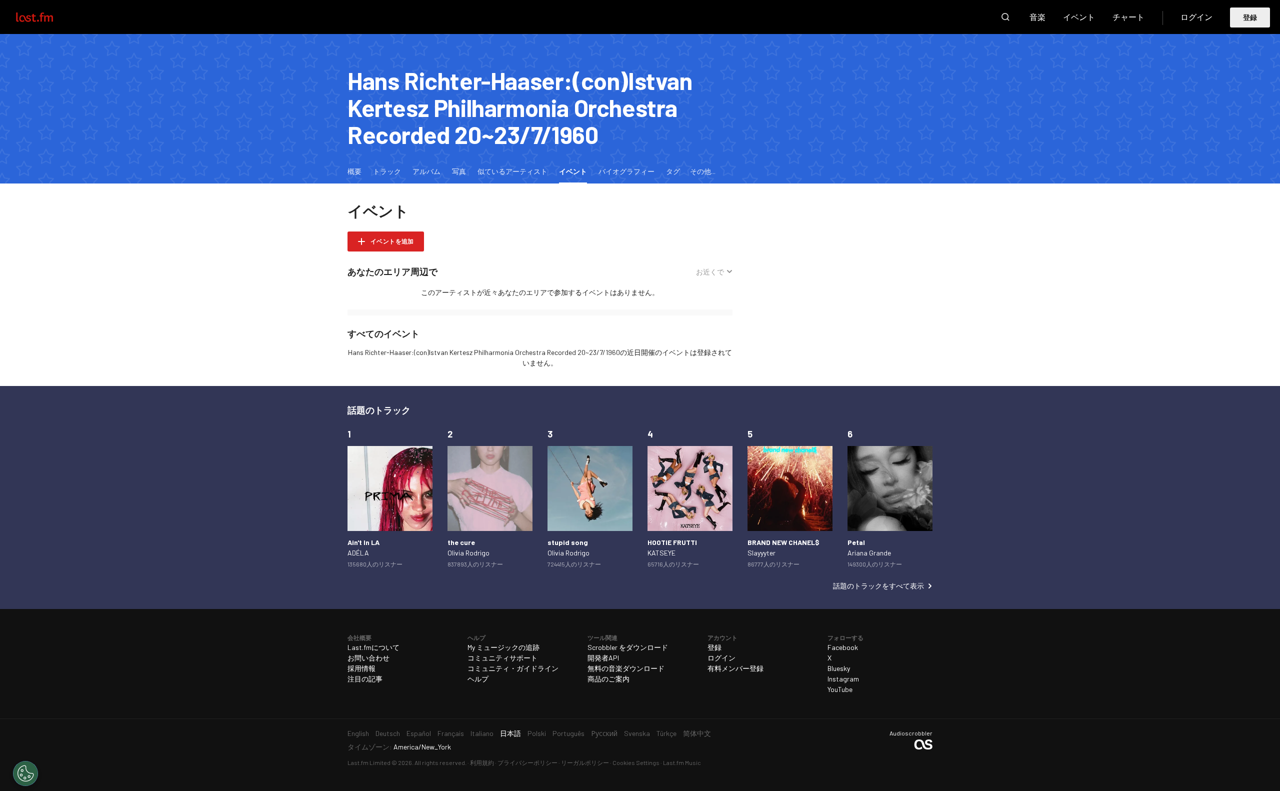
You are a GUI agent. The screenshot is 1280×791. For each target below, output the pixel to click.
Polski (537, 733)
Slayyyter (762, 552)
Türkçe (666, 733)
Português (568, 733)
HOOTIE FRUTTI (672, 542)
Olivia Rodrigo (469, 552)
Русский (604, 733)
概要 (355, 171)
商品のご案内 (609, 678)
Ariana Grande (869, 552)
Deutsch (388, 733)
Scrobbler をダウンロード (628, 647)
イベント (1079, 17)
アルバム (426, 171)
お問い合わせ (369, 658)
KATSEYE (662, 552)
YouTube (840, 689)
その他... (703, 171)
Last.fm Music (682, 762)
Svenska (637, 733)
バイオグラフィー (626, 171)
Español (418, 733)
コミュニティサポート (503, 658)
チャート (1128, 17)
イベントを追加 (392, 241)
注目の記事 (365, 678)
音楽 (1038, 17)
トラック (387, 171)
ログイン (1196, 17)
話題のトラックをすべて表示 (878, 586)
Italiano (482, 733)
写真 (459, 171)
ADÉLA (358, 552)
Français (451, 733)
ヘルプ (478, 678)
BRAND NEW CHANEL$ (784, 542)
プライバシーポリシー (528, 762)
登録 (1250, 17)
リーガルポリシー (585, 762)
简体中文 (697, 733)
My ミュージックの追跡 (504, 647)
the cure (461, 542)
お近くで (710, 272)
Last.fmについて (374, 647)
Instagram (843, 678)
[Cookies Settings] (25, 773)
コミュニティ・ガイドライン (513, 668)
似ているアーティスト (513, 171)
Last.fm (46, 17)
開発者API (603, 658)
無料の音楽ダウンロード (626, 668)
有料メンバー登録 (736, 668)
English (358, 733)
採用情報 (362, 668)
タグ (673, 171)
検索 (1006, 17)
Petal (856, 542)
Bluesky (839, 668)
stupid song (568, 542)
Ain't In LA (364, 542)
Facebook (843, 647)
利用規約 (482, 762)
